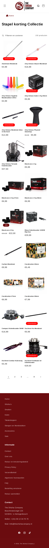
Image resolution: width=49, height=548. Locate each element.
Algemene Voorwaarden (14, 478)
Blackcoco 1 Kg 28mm (33, 198)
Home (11, 16)
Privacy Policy (10, 467)
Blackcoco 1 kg (30, 164)
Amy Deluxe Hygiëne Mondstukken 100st (9, 97)
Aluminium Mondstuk (9, 64)
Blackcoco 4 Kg (7, 230)
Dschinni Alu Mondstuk (33, 328)
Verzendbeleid (10, 472)
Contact (8, 451)
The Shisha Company (27, 543)
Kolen (7, 415)
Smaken (8, 409)
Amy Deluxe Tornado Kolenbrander (9, 165)
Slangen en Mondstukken (15, 426)
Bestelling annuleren (13, 488)
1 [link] (8, 377)
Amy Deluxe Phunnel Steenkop (32, 131)
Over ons (8, 456)
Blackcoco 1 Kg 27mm (10, 198)
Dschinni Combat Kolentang (12, 361)
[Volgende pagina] (40, 376)
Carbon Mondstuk (8, 264)
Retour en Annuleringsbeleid (16, 462)
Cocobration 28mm (32, 296)
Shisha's (8, 404)
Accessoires (10, 431)
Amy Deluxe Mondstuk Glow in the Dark (12, 131)
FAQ (6, 483)
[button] (4, 5)
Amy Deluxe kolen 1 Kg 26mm (36, 96)
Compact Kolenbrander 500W (13, 328)
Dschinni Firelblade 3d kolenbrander (33, 361)
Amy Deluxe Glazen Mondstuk (36, 64)
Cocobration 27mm (9, 296)
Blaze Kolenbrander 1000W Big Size (35, 231)
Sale (6, 436)
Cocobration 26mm (32, 264)
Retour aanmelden (12, 494)
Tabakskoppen (11, 420)
